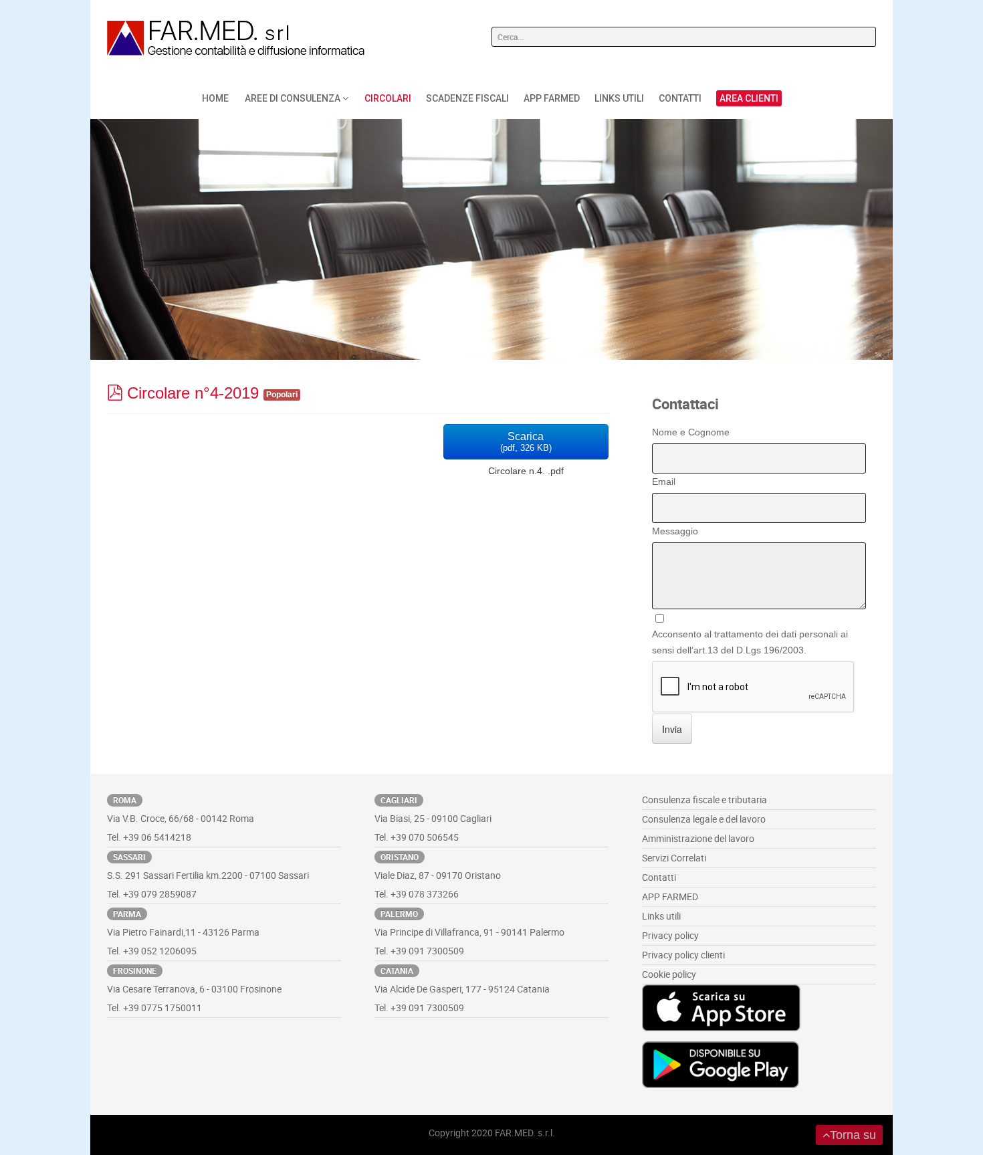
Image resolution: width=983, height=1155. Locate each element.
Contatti (659, 877)
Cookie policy (669, 974)
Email (663, 481)
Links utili (661, 916)
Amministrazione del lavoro (698, 838)
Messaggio (675, 531)
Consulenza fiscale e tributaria (704, 799)
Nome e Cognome (691, 432)
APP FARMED (670, 896)
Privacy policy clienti (683, 954)
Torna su (853, 1135)
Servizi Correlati (674, 857)
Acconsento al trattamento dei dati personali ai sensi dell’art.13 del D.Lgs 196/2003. (750, 642)
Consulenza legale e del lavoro (704, 819)
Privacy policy (670, 935)
